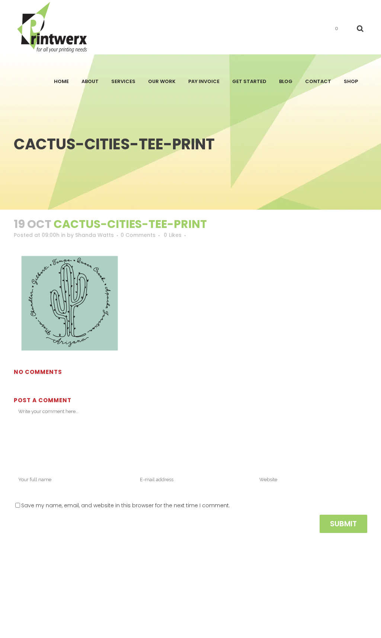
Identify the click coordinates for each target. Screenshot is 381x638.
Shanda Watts (94, 235)
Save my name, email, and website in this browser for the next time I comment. (125, 505)
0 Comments (138, 235)
